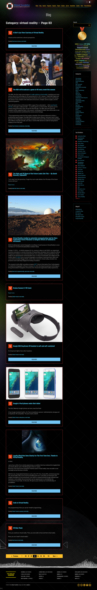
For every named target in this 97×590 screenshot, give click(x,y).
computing (21, 511)
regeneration (78, 64)
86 (44, 556)
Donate (63, 6)
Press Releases (87, 6)
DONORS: (58, 574)
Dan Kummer (81, 160)
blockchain (88, 49)
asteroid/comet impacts (82, 97)
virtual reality (23, 41)
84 (38, 556)
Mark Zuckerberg (80, 90)
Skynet (77, 88)
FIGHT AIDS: (23, 576)
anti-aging (87, 44)
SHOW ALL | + (78, 199)
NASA (86, 60)
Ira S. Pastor (81, 194)
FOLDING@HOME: (60, 576)
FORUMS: (58, 579)
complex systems (80, 121)
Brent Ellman (81, 185)
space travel (27, 271)
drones (19, 41)
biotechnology (78, 49)
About (37, 6)
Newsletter (72, 6)
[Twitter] (81, 585)
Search (89, 25)
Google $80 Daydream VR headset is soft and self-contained (34, 346)
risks (85, 64)
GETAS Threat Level (11, 575)
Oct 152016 (10, 239)
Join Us (67, 6)
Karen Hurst (14, 271)
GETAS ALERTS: (77, 572)
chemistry (78, 118)
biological (78, 108)
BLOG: (40, 574)
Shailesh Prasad (15, 297)
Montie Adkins (81, 193)
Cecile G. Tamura (82, 167)
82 (31, 556)
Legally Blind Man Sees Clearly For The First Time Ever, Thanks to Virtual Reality (35, 456)
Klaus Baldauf (81, 165)
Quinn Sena (81, 143)
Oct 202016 (10, 89)
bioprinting (78, 111)
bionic (77, 109)
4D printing (78, 80)
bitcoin (83, 49)
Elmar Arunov (14, 41)
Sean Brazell (81, 181)
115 (48, 556)
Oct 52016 (10, 346)
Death (89, 51)
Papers (58, 6)
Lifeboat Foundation (14, 585)
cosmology (78, 124)
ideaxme (76, 57)
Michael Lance (81, 189)
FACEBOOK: (23, 572)
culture (87, 51)
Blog (40, 6)
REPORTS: (40, 576)
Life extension (85, 59)
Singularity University (81, 87)
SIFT (35, 264)
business (78, 117)
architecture (78, 96)
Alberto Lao (80, 173)
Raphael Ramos (82, 177)
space (77, 66)
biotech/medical (80, 112)
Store (82, 6)
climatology (78, 120)
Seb (79, 187)
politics (77, 62)
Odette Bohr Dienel (15, 188)
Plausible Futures (80, 216)
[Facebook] (78, 585)
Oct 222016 (10, 33)
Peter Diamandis (80, 81)
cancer (80, 51)
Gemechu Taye (81, 151)
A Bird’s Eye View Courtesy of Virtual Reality (28, 32)
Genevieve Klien (82, 136)
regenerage (86, 62)
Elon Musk (78, 86)
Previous (15, 556)
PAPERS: (40, 579)
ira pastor (78, 59)
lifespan (77, 61)
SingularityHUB (79, 218)
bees (77, 103)
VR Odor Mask (18, 528)
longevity (82, 61)
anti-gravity (78, 94)
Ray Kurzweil (79, 84)
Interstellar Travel (87, 57)
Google (75, 55)
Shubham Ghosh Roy (83, 141)
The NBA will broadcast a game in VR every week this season (34, 89)
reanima (80, 62)
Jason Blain (81, 191)
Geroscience (79, 209)
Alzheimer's (82, 44)
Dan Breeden (81, 145)
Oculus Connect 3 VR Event (22, 288)
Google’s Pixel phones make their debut (26, 403)
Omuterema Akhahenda (81, 163)
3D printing (78, 78)
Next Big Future (79, 214)
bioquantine (86, 45)
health (79, 55)
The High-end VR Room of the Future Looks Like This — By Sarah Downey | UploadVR (35, 174)
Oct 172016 (10, 174)
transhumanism (79, 68)
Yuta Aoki (80, 169)
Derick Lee (80, 171)
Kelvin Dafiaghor (82, 153)
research (83, 64)
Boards (44, 6)
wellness (86, 68)
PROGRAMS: (77, 576)
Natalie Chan (81, 179)
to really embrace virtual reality (38, 94)
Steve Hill (80, 183)
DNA (77, 83)
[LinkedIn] (84, 585)
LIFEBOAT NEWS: (42, 572)
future (85, 53)
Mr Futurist (78, 213)
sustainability (81, 66)
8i (34, 266)
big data (78, 105)
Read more (34, 46)
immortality (81, 57)
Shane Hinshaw (15, 126)
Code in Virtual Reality (20, 502)
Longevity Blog (79, 211)
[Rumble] (90, 585)
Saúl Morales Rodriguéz (81, 138)
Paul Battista (81, 149)
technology (86, 66)
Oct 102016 (10, 288)
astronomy (78, 99)
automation (78, 102)
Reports (54, 6)
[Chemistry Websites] (82, 34)
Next (54, 556)
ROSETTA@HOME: (24, 579)
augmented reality (21, 271)
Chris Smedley (81, 196)
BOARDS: (76, 574)
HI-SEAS (18, 257)
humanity (89, 55)
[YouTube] (87, 585)
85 (41, 556)
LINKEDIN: (59, 572)
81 (28, 556)
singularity (88, 64)
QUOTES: (76, 579)
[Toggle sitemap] (87, 2)
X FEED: (22, 574)
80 (26, 556)
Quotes (78, 6)
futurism (88, 53)
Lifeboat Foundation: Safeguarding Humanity (18, 6)
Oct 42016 (10, 456)
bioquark (80, 48)
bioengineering (79, 106)
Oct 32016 (10, 528)
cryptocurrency (84, 51)
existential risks (78, 53)
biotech (85, 48)
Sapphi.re (28, 585)
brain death (76, 51)
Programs (49, 6)
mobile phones (22, 417)
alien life (78, 93)
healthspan (84, 55)
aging (76, 44)
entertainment (21, 126)
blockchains (79, 115)
